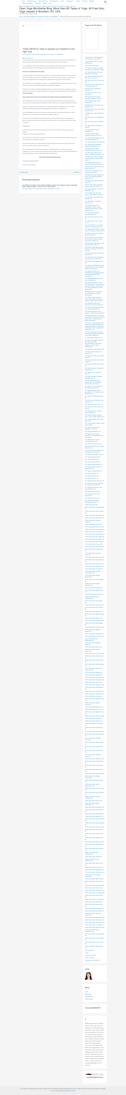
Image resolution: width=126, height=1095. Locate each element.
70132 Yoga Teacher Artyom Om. (93, 605)
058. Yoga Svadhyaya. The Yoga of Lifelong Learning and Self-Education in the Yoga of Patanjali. (94, 333)
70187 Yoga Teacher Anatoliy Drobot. (94, 792)
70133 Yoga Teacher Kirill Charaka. (94, 607)
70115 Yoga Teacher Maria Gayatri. (94, 546)
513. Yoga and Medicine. (91, 459)
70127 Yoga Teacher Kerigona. (93, 587)
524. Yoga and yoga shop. (91, 491)
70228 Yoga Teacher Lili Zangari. (93, 925)
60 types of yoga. (31, 1)
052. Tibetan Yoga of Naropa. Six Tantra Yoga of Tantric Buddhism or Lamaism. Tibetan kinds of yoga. (94, 299)
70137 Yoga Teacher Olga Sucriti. (93, 620)
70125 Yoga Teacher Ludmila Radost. (94, 579)
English (45, 3)
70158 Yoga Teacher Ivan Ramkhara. (94, 687)
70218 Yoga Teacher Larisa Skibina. (94, 895)
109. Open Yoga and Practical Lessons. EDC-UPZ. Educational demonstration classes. (93, 382)
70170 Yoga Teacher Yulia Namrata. (94, 727)
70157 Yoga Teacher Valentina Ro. (93, 684)
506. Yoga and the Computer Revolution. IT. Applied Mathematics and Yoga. (94, 435)
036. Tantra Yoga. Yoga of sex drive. (94, 217)
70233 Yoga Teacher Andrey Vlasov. (94, 942)
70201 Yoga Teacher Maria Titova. (93, 842)
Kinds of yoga (88, 950)
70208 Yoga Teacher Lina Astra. (93, 867)
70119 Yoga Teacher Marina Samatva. (94, 559)
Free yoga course (54, 1)
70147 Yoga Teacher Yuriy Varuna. (94, 653)
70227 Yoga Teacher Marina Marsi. (94, 922)
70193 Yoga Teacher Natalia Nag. (93, 814)
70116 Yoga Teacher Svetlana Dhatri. (94, 549)
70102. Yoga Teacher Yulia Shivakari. (94, 511)
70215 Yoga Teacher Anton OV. (93, 888)
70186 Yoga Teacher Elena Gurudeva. (94, 788)
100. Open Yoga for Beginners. (93, 337)
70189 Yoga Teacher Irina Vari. (92, 800)
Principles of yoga (89, 955)
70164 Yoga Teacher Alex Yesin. (93, 709)
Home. (23, 1)
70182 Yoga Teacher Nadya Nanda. (94, 773)
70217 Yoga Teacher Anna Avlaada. (94, 892)
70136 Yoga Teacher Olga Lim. (92, 618)
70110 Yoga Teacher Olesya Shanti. (94, 534)
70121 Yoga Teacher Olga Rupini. (93, 566)
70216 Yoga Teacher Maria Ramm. (93, 890)
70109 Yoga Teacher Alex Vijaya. (93, 531)
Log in (86, 991)
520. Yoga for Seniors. (90, 478)
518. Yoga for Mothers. (90, 473)
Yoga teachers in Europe (91, 960)
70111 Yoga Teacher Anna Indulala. (94, 536)
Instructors (84, 1)
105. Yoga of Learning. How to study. (94, 364)
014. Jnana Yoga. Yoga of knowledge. (94, 121)
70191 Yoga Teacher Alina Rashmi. (93, 807)
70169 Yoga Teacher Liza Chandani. (94, 723)
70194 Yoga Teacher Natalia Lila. (93, 816)
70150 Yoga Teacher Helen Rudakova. (94, 664)
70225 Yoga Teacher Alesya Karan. (94, 917)
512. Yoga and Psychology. (92, 457)
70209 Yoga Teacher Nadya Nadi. (93, 869)
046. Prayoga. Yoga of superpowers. (94, 261)
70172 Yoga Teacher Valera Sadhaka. (94, 734)
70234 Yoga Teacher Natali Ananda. (94, 946)
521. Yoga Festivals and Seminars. (93, 480)
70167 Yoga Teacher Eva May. (92, 718)
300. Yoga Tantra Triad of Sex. (92, 404)
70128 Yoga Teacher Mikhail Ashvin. (94, 590)
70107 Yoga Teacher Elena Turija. (93, 527)
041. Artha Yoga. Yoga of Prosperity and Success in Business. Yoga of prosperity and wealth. (94, 239)
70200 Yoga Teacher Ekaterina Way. (94, 837)
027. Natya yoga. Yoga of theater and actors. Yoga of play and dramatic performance (94, 176)
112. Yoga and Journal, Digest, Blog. (94, 396)
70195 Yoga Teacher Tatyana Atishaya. (95, 818)
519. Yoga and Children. (91, 476)
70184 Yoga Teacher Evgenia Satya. (94, 780)
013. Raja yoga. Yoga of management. (94, 117)
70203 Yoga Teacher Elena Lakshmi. (94, 848)
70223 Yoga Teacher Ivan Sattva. (93, 911)
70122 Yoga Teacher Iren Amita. (93, 569)
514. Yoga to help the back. (92, 462)
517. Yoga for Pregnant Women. (93, 471)
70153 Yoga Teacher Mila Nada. (93, 675)
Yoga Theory (69, 1)
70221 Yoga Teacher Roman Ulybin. (94, 904)
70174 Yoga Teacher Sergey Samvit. (94, 742)
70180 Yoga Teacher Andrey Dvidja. (94, 765)
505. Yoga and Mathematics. (92, 431)
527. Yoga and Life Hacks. (91, 498)
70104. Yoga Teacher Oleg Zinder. (93, 517)
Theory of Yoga (89, 957)
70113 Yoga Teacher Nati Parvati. (93, 541)
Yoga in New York (42, 1)
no (85, 952)
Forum (62, 1)
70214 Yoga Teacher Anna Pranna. (94, 885)
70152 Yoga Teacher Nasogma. (93, 672)
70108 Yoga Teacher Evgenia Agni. (94, 529)
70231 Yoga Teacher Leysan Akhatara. (94, 934)
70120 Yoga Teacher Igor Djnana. (93, 564)
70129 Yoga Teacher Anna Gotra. (93, 594)
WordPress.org (89, 999)
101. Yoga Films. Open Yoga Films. (93, 349)
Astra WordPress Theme (69, 1090)
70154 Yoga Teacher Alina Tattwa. (93, 677)
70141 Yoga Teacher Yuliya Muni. (93, 633)
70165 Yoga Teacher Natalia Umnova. (94, 712)
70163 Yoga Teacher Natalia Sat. (93, 707)
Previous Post (23, 172)
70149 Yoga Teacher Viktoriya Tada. (94, 660)
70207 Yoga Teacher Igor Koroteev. (94, 863)
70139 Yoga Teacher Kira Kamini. (93, 627)
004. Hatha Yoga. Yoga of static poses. (94, 80)
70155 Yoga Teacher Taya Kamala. (93, 679)
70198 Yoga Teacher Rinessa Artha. (94, 829)
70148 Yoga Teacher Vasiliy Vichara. (94, 656)
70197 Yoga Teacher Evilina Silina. (93, 827)
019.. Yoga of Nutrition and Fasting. (94, 142)
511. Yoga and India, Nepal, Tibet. (93, 454)
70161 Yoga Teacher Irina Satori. (93, 696)
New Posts (38, 3)
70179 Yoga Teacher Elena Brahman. (94, 761)
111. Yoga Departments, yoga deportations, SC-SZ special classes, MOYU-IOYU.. (94, 392)
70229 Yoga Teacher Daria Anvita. (93, 927)
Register (92, 1)
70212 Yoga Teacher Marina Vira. (93, 879)
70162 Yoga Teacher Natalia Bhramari (94, 698)
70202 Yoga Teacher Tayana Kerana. (94, 844)
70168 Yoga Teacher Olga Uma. (93, 721)
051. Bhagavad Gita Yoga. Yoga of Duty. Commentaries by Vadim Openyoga (93, 293)
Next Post (77, 172)
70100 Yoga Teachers (27, 3)
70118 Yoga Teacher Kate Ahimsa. (93, 557)
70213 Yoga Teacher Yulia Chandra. (94, 881)
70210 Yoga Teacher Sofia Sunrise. (94, 872)
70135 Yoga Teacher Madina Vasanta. (94, 614)
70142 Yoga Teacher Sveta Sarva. (93, 636)
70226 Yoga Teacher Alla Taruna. (93, 920)
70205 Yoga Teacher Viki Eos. (92, 856)
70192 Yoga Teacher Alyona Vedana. (94, 809)
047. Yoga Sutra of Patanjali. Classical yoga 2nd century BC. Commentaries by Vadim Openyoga (94, 267)
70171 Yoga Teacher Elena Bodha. (93, 731)
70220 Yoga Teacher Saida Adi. (93, 902)
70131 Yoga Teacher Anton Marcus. (94, 601)
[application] (73, 1)
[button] (105, 2)
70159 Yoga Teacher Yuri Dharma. (93, 691)
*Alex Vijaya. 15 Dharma (91, 65)
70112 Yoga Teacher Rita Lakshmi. (93, 539)
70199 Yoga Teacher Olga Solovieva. (94, 833)
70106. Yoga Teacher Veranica (92, 524)
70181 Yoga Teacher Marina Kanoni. (94, 769)
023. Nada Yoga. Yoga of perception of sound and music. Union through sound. (94, 158)
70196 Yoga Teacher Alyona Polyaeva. (94, 823)
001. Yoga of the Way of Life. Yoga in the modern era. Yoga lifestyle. (46, 54)
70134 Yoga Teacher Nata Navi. (93, 611)
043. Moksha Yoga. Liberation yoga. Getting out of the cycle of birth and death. (94, 249)
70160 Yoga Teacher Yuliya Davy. (93, 693)
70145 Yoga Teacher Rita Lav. (92, 647)
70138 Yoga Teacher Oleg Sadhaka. (94, 623)
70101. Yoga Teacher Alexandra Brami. (94, 507)
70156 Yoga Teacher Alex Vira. (93, 682)
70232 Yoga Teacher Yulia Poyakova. (94, 938)
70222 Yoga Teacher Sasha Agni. (93, 908)
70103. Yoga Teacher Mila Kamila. (93, 515)
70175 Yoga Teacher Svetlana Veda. (94, 746)
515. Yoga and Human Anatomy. (93, 464)
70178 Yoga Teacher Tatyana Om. (93, 758)
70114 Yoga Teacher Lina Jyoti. (93, 544)
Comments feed (89, 996)
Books (78, 1)
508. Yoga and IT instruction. (92, 444)
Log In (50, 3)
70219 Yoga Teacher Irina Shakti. (93, 899)
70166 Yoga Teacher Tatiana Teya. (93, 716)
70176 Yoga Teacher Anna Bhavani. (94, 750)
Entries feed (88, 994)
